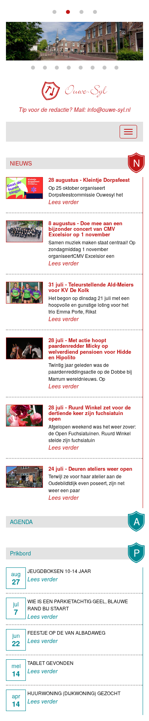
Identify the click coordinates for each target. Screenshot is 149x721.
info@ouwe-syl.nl (108, 109)
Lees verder (63, 202)
